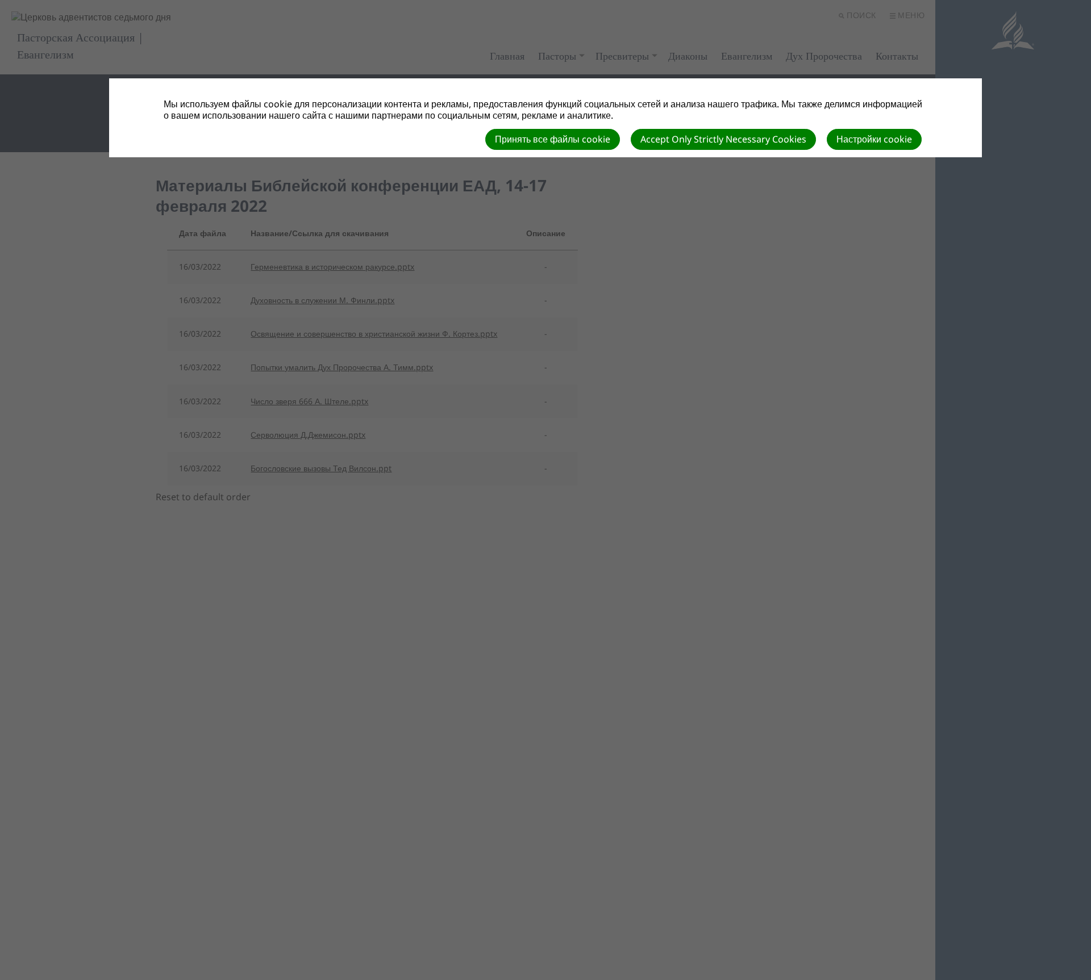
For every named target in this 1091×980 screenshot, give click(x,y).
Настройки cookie (874, 139)
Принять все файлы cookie (552, 139)
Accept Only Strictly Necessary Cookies (723, 139)
